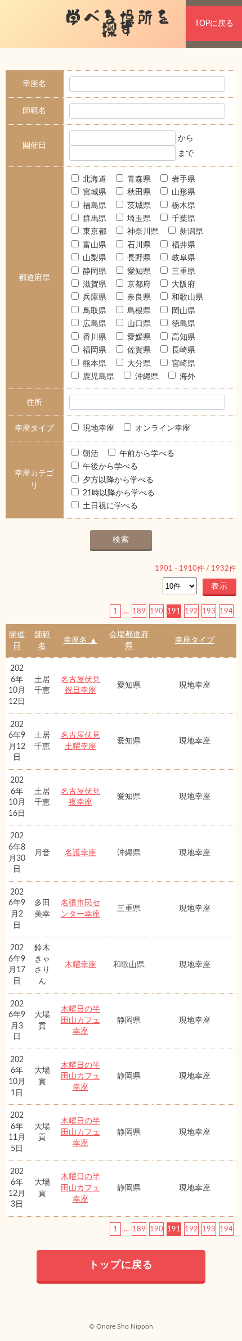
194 (226, 611)
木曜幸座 (80, 965)
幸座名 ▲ (80, 640)
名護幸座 (80, 853)
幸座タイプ (194, 640)
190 (156, 611)
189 (139, 611)
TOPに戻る (214, 24)
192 (191, 611)
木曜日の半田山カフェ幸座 (80, 1020)
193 (209, 611)
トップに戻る (121, 1265)
